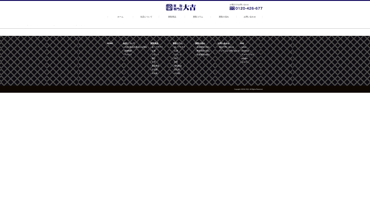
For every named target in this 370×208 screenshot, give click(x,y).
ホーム (120, 17)
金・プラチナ (157, 47)
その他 (154, 73)
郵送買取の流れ (203, 51)
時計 (154, 58)
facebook (245, 51)
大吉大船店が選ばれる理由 (135, 47)
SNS (242, 43)
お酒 (154, 51)
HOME (110, 43)
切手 (154, 62)
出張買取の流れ (203, 54)
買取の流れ (224, 17)
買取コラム (198, 17)
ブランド (155, 54)
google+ (244, 58)
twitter (243, 47)
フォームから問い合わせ (229, 51)
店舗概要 (128, 51)
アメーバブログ (248, 54)
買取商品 (172, 17)
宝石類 (154, 69)
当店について (146, 17)
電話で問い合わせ (226, 47)
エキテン (245, 62)
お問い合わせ (250, 17)
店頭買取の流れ (203, 47)
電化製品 (155, 66)
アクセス (128, 54)
